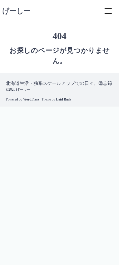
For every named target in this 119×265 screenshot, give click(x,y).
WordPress (31, 99)
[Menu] (108, 11)
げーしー (16, 11)
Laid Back (63, 99)
